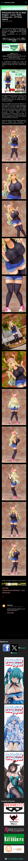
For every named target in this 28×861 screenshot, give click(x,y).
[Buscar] (26, 2)
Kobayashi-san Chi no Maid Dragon (11, 590)
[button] (3, 24)
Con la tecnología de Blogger (15, 859)
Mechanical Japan (9, 2)
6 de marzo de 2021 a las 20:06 (15, 606)
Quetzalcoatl (6, 592)
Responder (10, 612)
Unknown (10, 605)
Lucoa (23, 590)
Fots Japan (5, 588)
